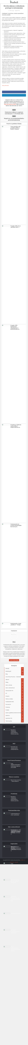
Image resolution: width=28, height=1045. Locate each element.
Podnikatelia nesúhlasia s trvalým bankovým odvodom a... (16, 832)
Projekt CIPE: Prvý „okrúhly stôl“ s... (15, 226)
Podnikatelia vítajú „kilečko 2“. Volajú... (15, 624)
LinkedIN (16, 862)
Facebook (12, 862)
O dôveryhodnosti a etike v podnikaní (15, 814)
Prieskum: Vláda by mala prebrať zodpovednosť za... (15, 426)
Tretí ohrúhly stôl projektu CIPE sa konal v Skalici (15, 128)
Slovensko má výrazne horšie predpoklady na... (15, 748)
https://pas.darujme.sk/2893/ (10, 104)
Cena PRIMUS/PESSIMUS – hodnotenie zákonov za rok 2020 (16, 765)
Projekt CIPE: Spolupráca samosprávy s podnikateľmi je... (15, 327)
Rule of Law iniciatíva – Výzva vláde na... (16, 780)
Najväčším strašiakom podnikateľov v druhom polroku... (15, 732)
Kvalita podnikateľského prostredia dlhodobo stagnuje (15, 948)
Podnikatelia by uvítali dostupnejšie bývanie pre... (15, 525)
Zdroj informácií (5, 85)
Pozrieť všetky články (14, 660)
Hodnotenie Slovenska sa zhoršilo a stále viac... (16, 848)
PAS (19, 10)
